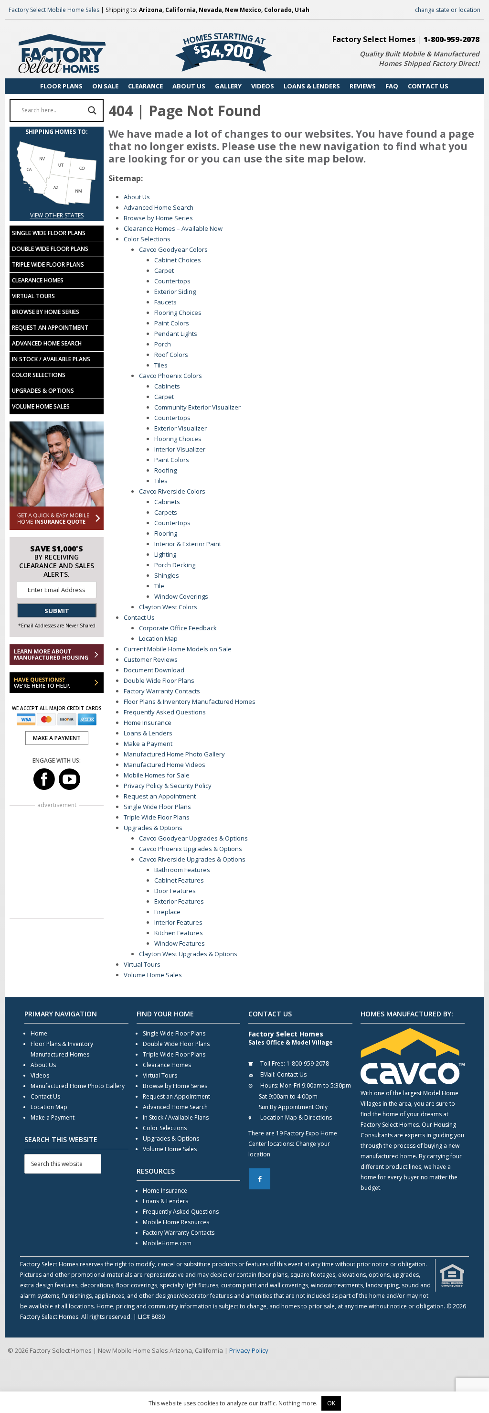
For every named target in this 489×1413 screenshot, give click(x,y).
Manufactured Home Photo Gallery (174, 754)
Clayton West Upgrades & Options (188, 953)
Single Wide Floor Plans (157, 806)
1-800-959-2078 (451, 39)
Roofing (165, 470)
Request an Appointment (160, 796)
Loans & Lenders (148, 733)
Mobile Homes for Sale (157, 775)
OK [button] (331, 1403)
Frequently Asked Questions (165, 712)
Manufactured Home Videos (164, 764)
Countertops (172, 281)
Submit (56, 610)
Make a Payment (148, 743)
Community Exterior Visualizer (197, 407)
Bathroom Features (182, 869)
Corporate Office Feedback (178, 628)
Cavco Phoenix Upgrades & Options (190, 848)
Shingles (166, 575)
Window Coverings (181, 596)
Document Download (154, 670)
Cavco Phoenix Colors (170, 375)
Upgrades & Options (153, 827)
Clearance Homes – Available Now (173, 228)
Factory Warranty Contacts (162, 691)
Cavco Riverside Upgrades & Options (192, 859)
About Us (137, 197)
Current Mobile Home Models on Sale (178, 649)
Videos (40, 1075)
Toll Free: (272, 1063)
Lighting (165, 554)
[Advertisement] (57, 863)
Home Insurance (147, 722)
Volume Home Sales (153, 975)
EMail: (268, 1074)
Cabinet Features (179, 880)
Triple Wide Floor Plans (157, 817)
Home (39, 1033)
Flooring (165, 533)
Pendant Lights (175, 333)
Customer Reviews (151, 659)
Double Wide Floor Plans (159, 680)
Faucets (165, 302)
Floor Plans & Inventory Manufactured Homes (189, 701)
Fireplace (167, 911)
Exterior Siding (175, 291)
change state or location (447, 10)
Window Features (179, 943)
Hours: (269, 1085)
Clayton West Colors (168, 607)
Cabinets (167, 386)
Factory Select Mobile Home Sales (54, 10)
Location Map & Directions (296, 1117)
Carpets (165, 512)
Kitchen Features (178, 932)
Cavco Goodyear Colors (173, 249)
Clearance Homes (38, 280)
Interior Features (178, 922)
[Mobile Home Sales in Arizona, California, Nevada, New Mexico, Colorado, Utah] (57, 205)
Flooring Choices (178, 312)
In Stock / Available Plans (51, 359)
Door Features (175, 890)
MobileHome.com (167, 1243)
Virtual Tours (142, 964)
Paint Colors (171, 323)
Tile (159, 586)
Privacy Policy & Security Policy (168, 785)
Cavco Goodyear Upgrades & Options (193, 838)
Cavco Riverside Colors (172, 491)
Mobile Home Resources (176, 1222)
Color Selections (147, 239)
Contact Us (139, 617)
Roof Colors (171, 354)
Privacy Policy (248, 1350)
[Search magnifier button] (92, 110)
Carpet (164, 270)
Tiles (161, 365)
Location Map (158, 638)
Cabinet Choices (177, 260)
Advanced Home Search (158, 207)
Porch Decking (174, 565)
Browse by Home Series (158, 218)
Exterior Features (179, 901)
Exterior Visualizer (180, 428)
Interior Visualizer (179, 449)
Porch (162, 344)
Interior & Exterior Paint (187, 543)
